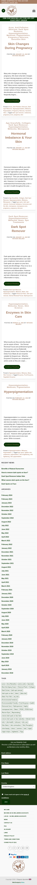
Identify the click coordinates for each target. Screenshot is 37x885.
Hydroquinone (17, 706)
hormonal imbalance (15, 204)
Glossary (7, 829)
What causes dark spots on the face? (15, 480)
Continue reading (12, 101)
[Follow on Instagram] (14, 848)
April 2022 (5, 537)
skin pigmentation (15, 456)
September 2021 (7, 563)
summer (19, 728)
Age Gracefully (13, 123)
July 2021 (5, 571)
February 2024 (6, 495)
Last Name (5, 773)
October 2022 (6, 514)
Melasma (11, 35)
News (21, 220)
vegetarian (15, 731)
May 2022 (4, 533)
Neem (16, 709)
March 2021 (5, 586)
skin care (25, 722)
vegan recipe (6, 731)
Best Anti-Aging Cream (9, 687)
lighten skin (28, 452)
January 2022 (6, 548)
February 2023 (6, 499)
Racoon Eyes (6, 712)
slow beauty (5, 728)
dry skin (16, 696)
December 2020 (7, 597)
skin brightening (24, 454)
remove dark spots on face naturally (13, 719)
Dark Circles (5, 690)
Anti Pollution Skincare (20, 106)
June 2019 (5, 658)
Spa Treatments (21, 221)
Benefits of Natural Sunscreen (12, 469)
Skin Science (22, 307)
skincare (17, 722)
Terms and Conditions (12, 839)
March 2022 (5, 540)
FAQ (5, 826)
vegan (30, 728)
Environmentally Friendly (10, 703)
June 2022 (5, 529)
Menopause (23, 129)
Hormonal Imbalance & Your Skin (18, 137)
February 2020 (6, 635)
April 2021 (5, 582)
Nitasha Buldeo (18, 55)
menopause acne (22, 206)
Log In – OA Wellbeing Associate (15, 816)
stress (13, 728)
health (32, 703)
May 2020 (4, 624)
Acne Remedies (11, 684)
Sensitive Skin (18, 39)
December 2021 (7, 552)
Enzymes (20, 375)
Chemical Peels (22, 687)
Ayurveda (30, 684)
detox (17, 693)
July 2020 (5, 616)
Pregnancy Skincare (18, 37)
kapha (26, 706)
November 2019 (7, 646)
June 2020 (5, 620)
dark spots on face (7, 693)
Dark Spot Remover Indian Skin (13, 476)
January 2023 (6, 503)
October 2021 (6, 559)
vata (25, 728)
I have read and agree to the (15, 796)
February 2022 (6, 544)
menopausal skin (7, 709)
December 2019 (7, 643)
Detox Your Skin (7, 696)
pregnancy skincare (16, 208)
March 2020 (5, 631)
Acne (11, 27)
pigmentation (15, 454)
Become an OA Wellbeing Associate (16, 813)
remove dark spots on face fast (11, 716)
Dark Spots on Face (8, 484)
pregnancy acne (8, 114)
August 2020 (6, 612)
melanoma (27, 112)
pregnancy (6, 208)
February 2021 (6, 590)
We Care (6, 809)
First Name (5, 763)
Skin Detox (5, 725)
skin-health (10, 722)
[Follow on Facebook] (10, 848)
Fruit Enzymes (23, 703)
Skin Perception (27, 725)
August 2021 (6, 567)
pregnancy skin (18, 114)
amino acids (22, 684)
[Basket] (33, 10)
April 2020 (5, 627)
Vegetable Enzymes (9, 377)
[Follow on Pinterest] (23, 848)
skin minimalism (16, 725)
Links (6, 832)
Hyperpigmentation (18, 33)
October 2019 (6, 650)
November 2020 (7, 601)
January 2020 (6, 639)
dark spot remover (16, 690)
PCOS (21, 709)
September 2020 (7, 609)
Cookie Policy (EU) (10, 842)
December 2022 (7, 506)
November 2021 (7, 556)
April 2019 (5, 665)
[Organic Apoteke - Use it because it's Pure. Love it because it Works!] (12, 10)
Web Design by (16, 882)
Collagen (32, 687)
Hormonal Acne (7, 706)
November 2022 (7, 510)
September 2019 (7, 654)
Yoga (21, 731)
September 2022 (7, 518)
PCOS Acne (28, 709)
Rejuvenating (16, 712)
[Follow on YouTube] (27, 848)
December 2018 (7, 673)
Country (4, 783)
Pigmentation (23, 35)
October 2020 (6, 605)
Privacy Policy (9, 836)
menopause (12, 206)
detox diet (23, 693)
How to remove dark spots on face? (14, 472)
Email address (6, 753)
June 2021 (5, 575)
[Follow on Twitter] (19, 848)
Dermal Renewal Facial (16, 295)
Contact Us (8, 822)
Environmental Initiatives (9, 700)
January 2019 (6, 669)
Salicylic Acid (30, 719)
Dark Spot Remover (21, 30)
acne (3, 684)
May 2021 (4, 578)
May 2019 (4, 661)
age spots (20, 202)
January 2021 (6, 593)
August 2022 (6, 522)
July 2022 (5, 525)
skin (3, 722)
